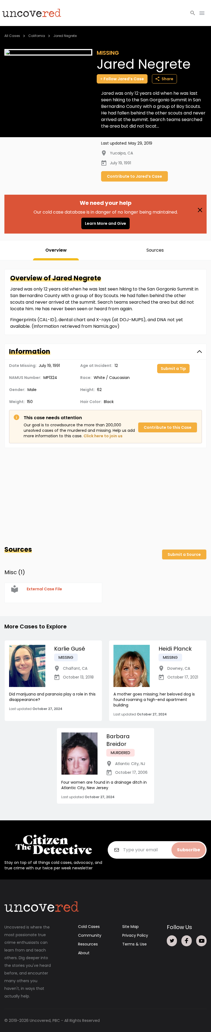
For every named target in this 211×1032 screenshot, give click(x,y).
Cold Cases (89, 926)
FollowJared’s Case (124, 79)
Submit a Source (184, 554)
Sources (155, 250)
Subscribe (188, 850)
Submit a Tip (173, 368)
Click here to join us (103, 436)
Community (89, 935)
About (84, 953)
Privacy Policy (135, 935)
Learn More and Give (105, 223)
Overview (56, 250)
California (36, 35)
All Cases (12, 35)
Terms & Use (134, 944)
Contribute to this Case (167, 427)
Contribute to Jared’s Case (134, 176)
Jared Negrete (65, 35)
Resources (88, 944)
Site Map (130, 926)
